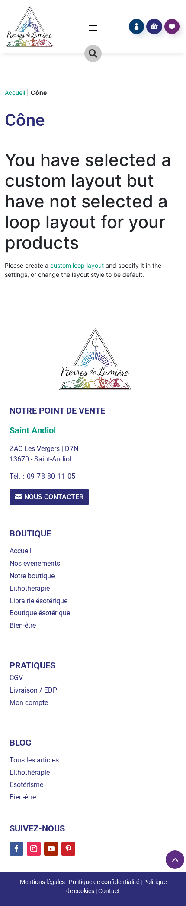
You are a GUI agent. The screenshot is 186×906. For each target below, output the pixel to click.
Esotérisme (26, 785)
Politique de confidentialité (104, 881)
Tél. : (18, 476)
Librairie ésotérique (38, 601)
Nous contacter (53, 497)
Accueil (15, 92)
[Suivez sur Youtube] (51, 849)
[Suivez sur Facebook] (16, 849)
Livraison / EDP (33, 690)
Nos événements (35, 563)
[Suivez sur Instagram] (34, 849)
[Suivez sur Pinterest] (68, 849)
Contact (109, 890)
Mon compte (29, 703)
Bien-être (23, 625)
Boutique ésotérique (40, 613)
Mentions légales (42, 881)
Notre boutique (32, 576)
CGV (16, 678)
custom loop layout (77, 265)
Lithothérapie (30, 588)
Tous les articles (34, 760)
